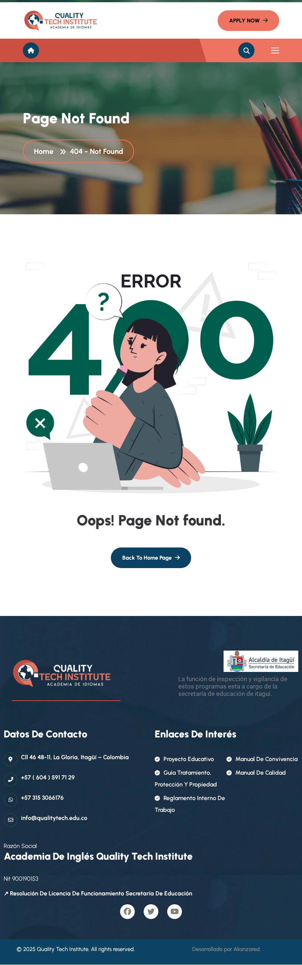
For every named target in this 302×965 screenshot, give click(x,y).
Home (45, 151)
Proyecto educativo (189, 759)
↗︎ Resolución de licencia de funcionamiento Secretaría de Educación (98, 893)
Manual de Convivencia (266, 759)
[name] (56, 20)
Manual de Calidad (260, 772)
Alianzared (246, 949)
